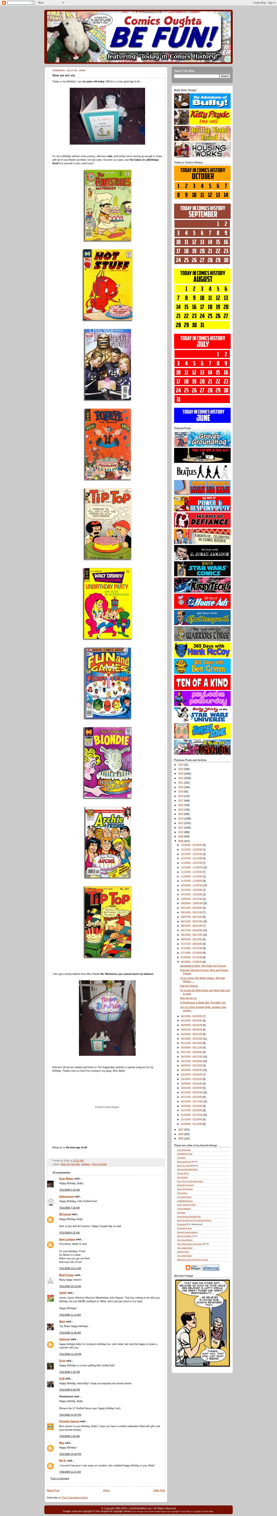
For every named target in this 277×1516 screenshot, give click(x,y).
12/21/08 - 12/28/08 (192, 849)
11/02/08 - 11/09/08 (192, 881)
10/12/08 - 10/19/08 (192, 894)
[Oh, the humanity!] (107, 1056)
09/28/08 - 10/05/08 (192, 903)
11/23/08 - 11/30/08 (192, 867)
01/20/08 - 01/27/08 (192, 1115)
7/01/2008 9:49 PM (69, 1390)
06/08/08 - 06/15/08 (192, 1025)
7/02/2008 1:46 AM (69, 1436)
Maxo (62, 1321)
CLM (61, 1378)
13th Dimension (184, 1150)
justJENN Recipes (185, 1201)
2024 (181, 769)
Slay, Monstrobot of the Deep (190, 1244)
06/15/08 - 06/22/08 (192, 1020)
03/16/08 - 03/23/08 (192, 1079)
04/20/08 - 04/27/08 (192, 1056)
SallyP (63, 1293)
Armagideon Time (184, 1154)
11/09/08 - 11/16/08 (192, 876)
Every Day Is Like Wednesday (190, 1181)
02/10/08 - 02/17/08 (192, 1101)
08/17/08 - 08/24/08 (192, 930)
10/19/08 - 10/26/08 (192, 890)
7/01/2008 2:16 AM (69, 1190)
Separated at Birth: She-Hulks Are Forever (203, 966)
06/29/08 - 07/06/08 (192, 962)
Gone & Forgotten (185, 1189)
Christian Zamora (69, 1421)
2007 (181, 1129)
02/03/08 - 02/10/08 (192, 1106)
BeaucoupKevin (184, 1162)
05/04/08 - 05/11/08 (192, 1047)
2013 (181, 818)
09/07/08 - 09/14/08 (192, 917)
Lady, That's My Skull (186, 1205)
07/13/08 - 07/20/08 (192, 953)
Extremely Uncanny (185, 1185)
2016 (181, 805)
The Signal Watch (185, 1240)
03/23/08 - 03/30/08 (192, 1074)
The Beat (181, 1158)
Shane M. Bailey (184, 1236)
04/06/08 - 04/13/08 (192, 1065)
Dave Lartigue (67, 1239)
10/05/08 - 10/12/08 (192, 899)
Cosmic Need (183, 1173)
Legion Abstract (184, 1209)
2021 (181, 783)
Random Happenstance (187, 1232)
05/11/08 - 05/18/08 (192, 1043)
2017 (181, 800)
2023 (181, 773)
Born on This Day (70, 1164)
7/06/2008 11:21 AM (70, 1472)
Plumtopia (181, 1224)
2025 (181, 765)
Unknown (64, 1339)
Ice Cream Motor (184, 1197)
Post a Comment (60, 1478)
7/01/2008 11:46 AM (70, 1333)
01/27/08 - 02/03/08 (192, 1110)
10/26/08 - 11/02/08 (192, 885)
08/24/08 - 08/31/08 (192, 926)
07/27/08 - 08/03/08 (192, 944)
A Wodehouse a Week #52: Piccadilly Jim (203, 1002)
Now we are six (63, 75)
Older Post (159, 1490)
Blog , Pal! (183, 1166)
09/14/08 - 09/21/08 (192, 912)
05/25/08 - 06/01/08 (192, 1034)
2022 (181, 778)
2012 (181, 823)
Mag (61, 1443)
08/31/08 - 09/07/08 (192, 921)
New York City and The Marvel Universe (194, 1220)
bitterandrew (66, 1196)
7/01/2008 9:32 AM (69, 1233)
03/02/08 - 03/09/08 (192, 1088)
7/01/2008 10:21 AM (70, 1268)
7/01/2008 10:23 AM (70, 1286)
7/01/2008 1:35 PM (69, 1372)
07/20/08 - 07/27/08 (192, 948)
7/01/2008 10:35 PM (70, 1415)
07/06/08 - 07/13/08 (192, 957)
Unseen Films (183, 1252)
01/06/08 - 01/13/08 (192, 1124)
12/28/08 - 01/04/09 (192, 845)
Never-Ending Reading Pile (189, 1216)
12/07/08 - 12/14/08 (192, 858)
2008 (181, 841)
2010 (181, 832)
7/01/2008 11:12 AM (70, 1315)
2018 (181, 796)
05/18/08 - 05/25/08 (192, 1038)
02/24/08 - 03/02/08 (192, 1092)
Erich (62, 1361)
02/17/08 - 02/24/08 (192, 1097)
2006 (181, 1134)
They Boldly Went (184, 1248)
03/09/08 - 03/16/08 (192, 1083)
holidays (85, 1164)
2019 (181, 791)
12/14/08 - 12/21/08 (192, 854)
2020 (181, 787)
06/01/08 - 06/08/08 (192, 1029)
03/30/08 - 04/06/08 (192, 1070)
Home (106, 1490)
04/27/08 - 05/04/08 (192, 1052)
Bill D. (62, 1460)
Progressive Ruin (184, 1228)
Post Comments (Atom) (75, 1497)
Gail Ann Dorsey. (189, 986)
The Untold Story (184, 1256)
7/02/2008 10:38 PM (70, 1454)
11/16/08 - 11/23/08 (192, 872)
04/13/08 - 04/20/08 (192, 1061)
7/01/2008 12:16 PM (70, 1354)
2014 (181, 814)
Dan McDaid (182, 1177)
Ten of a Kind (99, 1164)
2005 (181, 1138)
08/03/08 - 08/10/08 (192, 939)
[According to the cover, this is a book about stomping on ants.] (107, 145)
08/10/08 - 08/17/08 (192, 935)
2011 (181, 827)
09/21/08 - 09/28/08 (192, 908)
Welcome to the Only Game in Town (192, 1260)
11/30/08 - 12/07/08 (192, 863)
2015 (181, 809)
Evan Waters (66, 1178)
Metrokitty (181, 1213)
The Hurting (182, 1193)
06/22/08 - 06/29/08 (192, 1016)
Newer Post (53, 1490)
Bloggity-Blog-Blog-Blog (187, 1169)
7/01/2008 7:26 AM (69, 1208)
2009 (181, 836)
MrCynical (65, 1214)
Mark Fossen (66, 1275)
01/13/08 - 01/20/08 (192, 1119)
